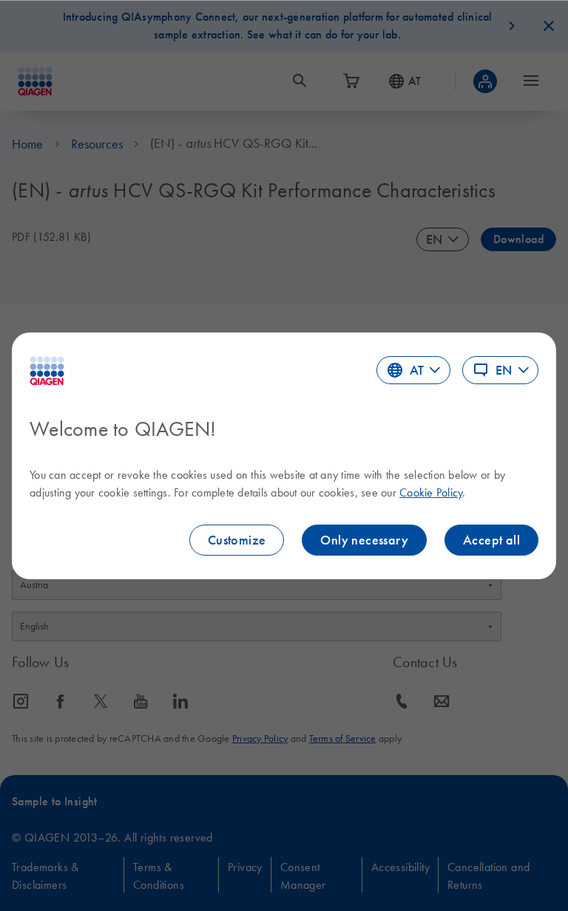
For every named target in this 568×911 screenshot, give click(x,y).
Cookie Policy (430, 492)
